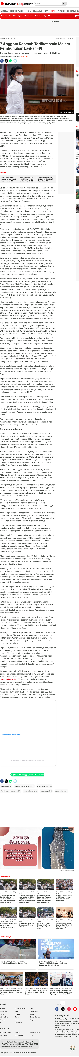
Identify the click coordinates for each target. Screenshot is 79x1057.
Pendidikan (13, 16)
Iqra (16, 1011)
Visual (17, 1020)
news (53, 11)
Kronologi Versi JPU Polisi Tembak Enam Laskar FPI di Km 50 (27, 179)
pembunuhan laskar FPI (10, 679)
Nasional (4, 16)
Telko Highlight (45, 16)
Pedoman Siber (35, 1032)
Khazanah (3, 1011)
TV (1, 1023)
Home (2, 38)
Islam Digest (34, 1011)
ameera (4, 11)
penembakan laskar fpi (30, 791)
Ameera (2, 1008)
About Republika (5, 1032)
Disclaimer (3, 1035)
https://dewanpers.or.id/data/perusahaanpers (16, 1046)
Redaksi (17, 1032)
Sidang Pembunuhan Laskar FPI (24, 786)
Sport (20, 16)
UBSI (36, 16)
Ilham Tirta (24, 56)
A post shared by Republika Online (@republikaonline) (28, 760)
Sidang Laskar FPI (6, 786)
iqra (46, 11)
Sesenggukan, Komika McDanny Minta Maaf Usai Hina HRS (45, 179)
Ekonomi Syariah (17, 11)
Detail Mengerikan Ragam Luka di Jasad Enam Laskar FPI (8, 179)
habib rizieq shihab (46, 791)
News (7, 38)
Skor (31, 1008)
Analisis (17, 1014)
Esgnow (2, 1020)
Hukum (13, 38)
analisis (61, 11)
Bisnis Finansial (35, 1017)
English (32, 1020)
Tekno (17, 1017)
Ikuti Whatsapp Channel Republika (29, 775)
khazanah (37, 11)
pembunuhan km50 (61, 791)
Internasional (28, 16)
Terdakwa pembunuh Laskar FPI (10, 791)
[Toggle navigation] (2, 3)
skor (28, 11)
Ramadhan (18, 1023)
